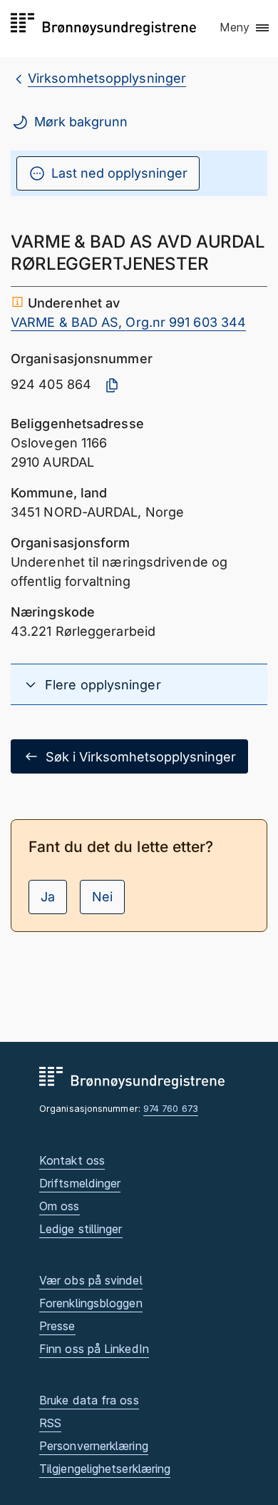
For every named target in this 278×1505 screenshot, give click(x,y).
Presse (57, 1326)
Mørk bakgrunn (81, 121)
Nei (102, 896)
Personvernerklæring (93, 1446)
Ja (48, 896)
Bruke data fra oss (89, 1400)
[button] (245, 28)
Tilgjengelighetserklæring (104, 1468)
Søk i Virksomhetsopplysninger (141, 756)
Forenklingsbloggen (91, 1303)
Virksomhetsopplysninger (107, 78)
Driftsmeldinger (79, 1183)
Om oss (59, 1206)
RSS (50, 1423)
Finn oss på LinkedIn (94, 1349)
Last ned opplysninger (119, 173)
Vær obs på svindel (91, 1280)
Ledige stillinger (81, 1229)
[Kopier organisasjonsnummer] (112, 385)
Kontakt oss (72, 1160)
